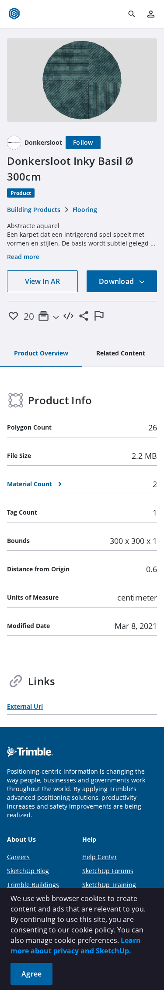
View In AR (42, 281)
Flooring (85, 209)
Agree (31, 974)
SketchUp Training (109, 885)
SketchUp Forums (107, 871)
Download (117, 281)
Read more (23, 257)
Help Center (99, 857)
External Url (25, 706)
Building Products (33, 209)
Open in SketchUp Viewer (82, 80)
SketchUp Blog (28, 871)
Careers (18, 857)
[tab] (41, 353)
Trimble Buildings (33, 885)
